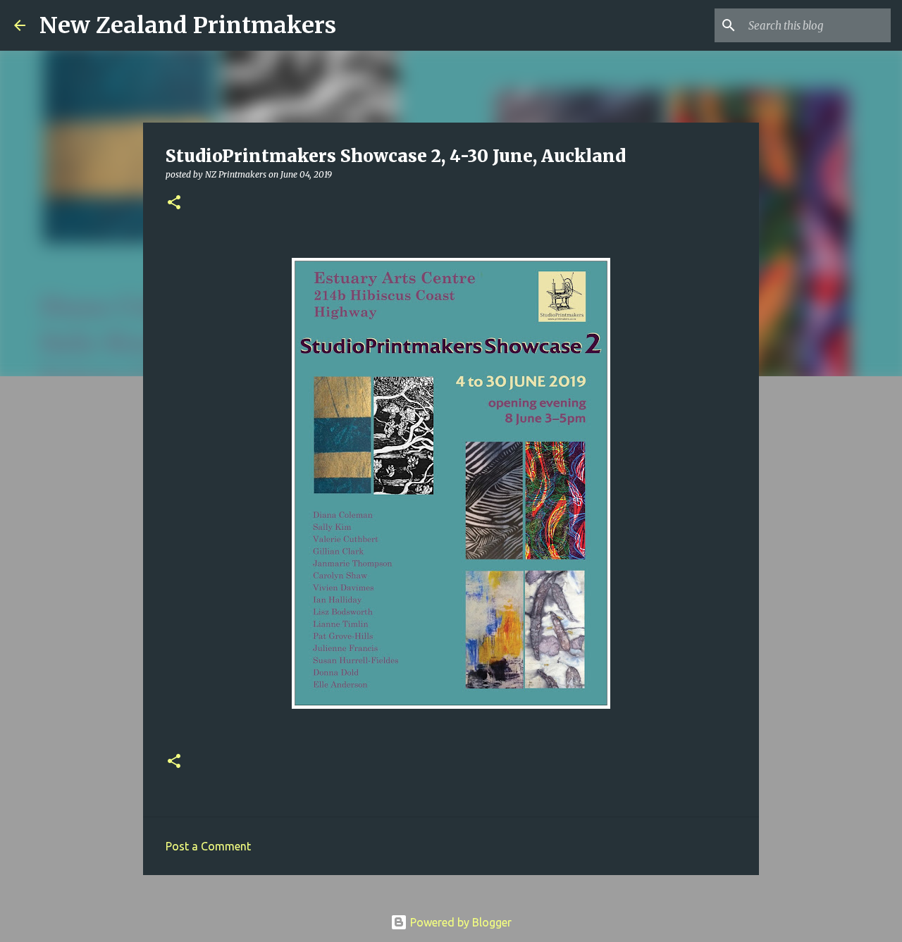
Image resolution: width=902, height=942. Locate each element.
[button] (174, 203)
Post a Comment (208, 846)
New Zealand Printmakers (187, 25)
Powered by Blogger (459, 922)
